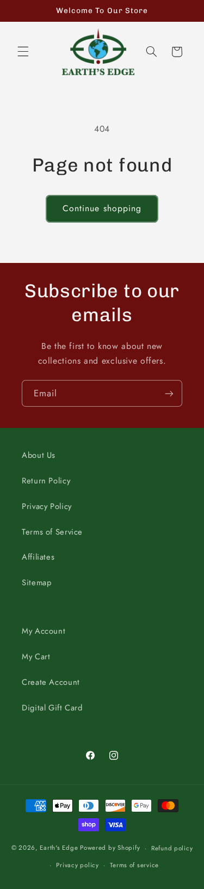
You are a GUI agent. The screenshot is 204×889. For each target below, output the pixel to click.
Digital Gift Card (52, 708)
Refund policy (172, 848)
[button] (22, 51)
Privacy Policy (47, 506)
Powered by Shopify (110, 848)
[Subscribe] (169, 393)
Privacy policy (77, 865)
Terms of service (134, 865)
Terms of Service (52, 532)
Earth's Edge (59, 848)
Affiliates (38, 557)
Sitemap (36, 582)
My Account (43, 631)
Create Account (51, 682)
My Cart (36, 657)
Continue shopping (102, 208)
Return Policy (46, 481)
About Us (38, 455)
